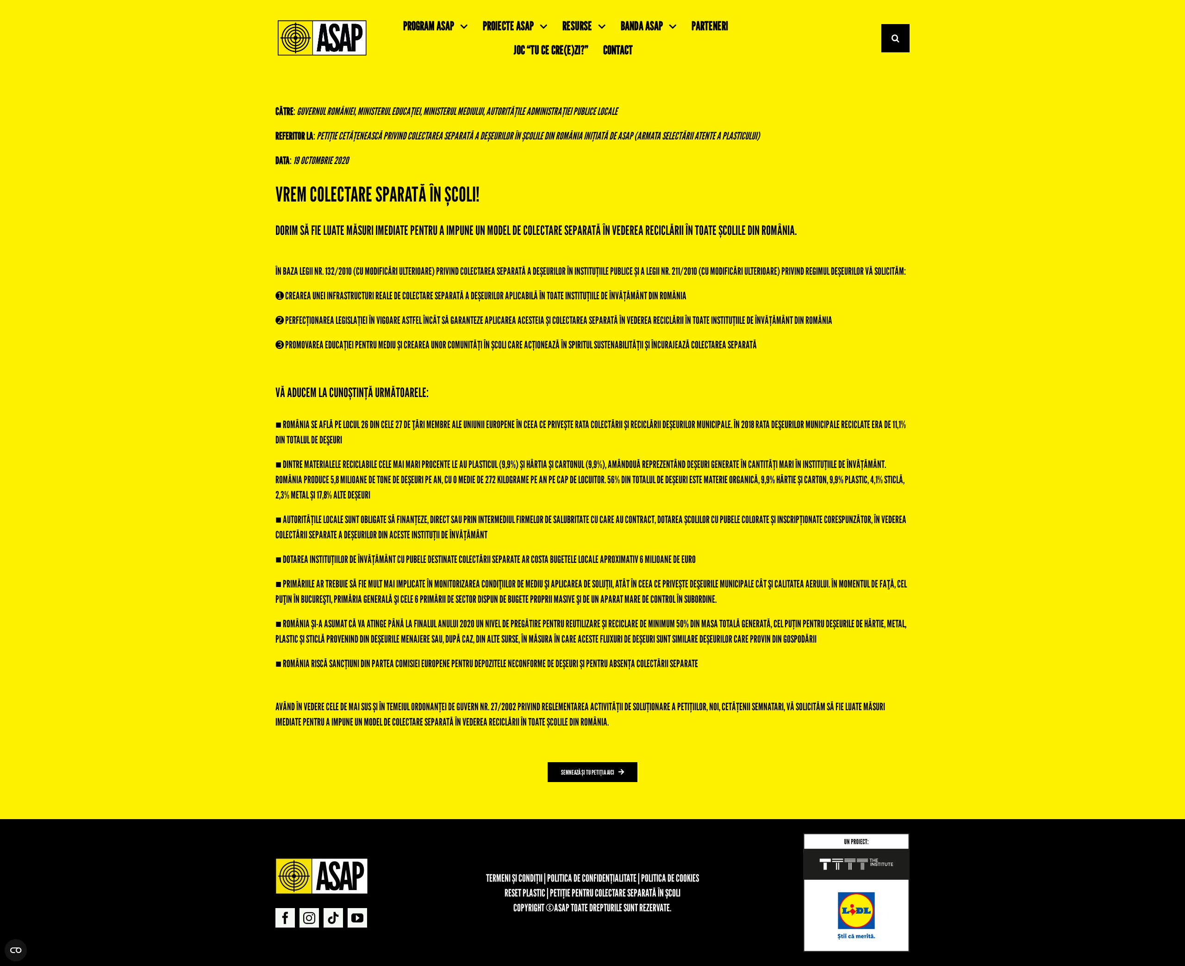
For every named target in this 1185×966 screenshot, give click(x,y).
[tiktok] (333, 918)
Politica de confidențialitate (591, 878)
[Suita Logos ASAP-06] (322, 22)
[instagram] (309, 918)
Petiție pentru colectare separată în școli (615, 893)
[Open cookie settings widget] (16, 950)
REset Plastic (525, 893)
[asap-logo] (321, 862)
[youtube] (357, 918)
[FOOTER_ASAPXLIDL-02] (856, 837)
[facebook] (285, 918)
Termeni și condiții (514, 878)
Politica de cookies (670, 878)
